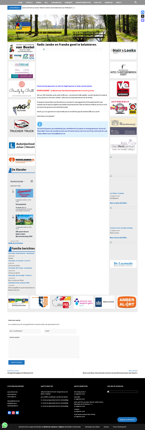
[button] (21, 51)
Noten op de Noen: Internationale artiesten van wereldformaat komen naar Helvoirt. (110, 373)
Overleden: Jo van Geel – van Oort (19, 260)
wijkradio (68, 2)
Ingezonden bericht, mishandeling (58, 400)
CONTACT (29, 2)
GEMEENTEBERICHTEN (83, 2)
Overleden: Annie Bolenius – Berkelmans (21, 253)
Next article (133, 371)
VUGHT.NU (97, 2)
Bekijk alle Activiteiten (15, 243)
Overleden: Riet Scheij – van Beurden (20, 268)
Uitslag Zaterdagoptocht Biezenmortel (20, 373)
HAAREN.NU (109, 2)
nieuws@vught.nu (12, 406)
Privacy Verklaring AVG (119, 427)
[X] (143, 16)
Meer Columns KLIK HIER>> (118, 238)
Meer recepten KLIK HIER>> (118, 203)
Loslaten (76, 409)
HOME (20, 2)
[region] (72, 28)
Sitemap (106, 427)
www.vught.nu (11, 397)
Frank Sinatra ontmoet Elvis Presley (84, 414)
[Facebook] (143, 12)
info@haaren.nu (12, 403)
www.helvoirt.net (12, 392)
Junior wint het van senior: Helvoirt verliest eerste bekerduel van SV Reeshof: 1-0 (48, 8)
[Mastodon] (143, 20)
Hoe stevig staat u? (80, 392)
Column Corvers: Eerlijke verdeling (121, 228)
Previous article (13, 371)
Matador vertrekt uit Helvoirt (59, 397)
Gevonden (77, 397)
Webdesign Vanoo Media (92, 427)
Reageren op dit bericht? (127, 420)
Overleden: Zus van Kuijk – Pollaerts (20, 275)
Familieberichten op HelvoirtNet (18, 283)
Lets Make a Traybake (117, 193)
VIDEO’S (118, 2)
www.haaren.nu (11, 394)
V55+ (46, 2)
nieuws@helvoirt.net (58, 134)
